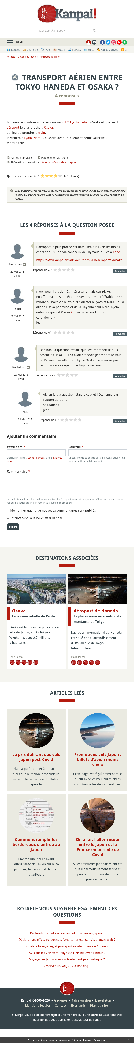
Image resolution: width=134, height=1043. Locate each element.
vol (64, 122)
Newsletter (103, 1000)
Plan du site (99, 1005)
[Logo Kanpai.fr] (67, 13)
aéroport (13, 127)
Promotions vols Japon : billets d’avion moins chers (97, 759)
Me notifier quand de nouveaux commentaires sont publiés (53, 510)
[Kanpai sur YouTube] (119, 42)
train (41, 132)
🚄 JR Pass (74, 50)
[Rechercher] (94, 30)
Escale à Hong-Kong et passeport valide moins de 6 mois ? (67, 946)
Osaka (48, 127)
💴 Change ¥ (30, 50)
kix (73, 312)
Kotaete (11, 56)
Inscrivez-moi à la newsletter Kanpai (36, 518)
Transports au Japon (49, 56)
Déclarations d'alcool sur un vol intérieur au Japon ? (67, 933)
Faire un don (81, 1000)
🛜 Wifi (125, 50)
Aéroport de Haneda (96, 610)
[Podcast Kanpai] (124, 42)
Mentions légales (38, 1005)
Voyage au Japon (27, 56)
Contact (60, 1005)
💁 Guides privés (107, 50)
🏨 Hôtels (59, 50)
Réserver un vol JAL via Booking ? (67, 966)
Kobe (116, 252)
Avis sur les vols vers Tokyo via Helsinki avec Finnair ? (67, 953)
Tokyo (71, 122)
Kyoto (28, 138)
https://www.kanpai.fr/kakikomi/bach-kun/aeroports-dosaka (79, 260)
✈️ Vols (45, 50)
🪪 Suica (89, 50)
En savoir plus (100, 1040)
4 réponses (67, 95)
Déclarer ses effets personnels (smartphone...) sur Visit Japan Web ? (67, 939)
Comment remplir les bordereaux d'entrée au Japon (36, 844)
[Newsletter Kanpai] (94, 42)
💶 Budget (13, 50)
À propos (61, 1000)
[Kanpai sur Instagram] (113, 42)
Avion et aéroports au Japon (58, 162)
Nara (37, 138)
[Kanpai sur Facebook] (102, 42)
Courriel (75, 447)
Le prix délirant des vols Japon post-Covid (36, 757)
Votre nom (16, 447)
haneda (81, 122)
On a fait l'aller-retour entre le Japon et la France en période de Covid (98, 847)
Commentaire (18, 471)
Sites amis (78, 1005)
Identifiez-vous (36, 457)
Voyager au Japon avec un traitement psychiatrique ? (67, 959)
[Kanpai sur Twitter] (108, 42)
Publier (13, 527)
